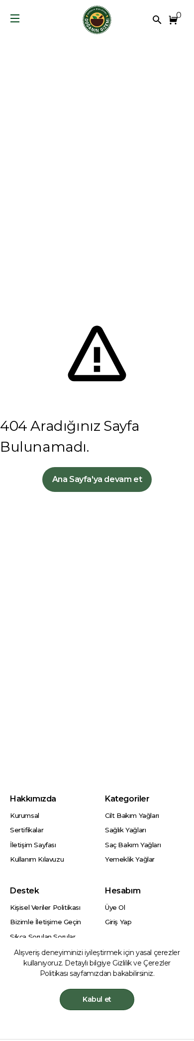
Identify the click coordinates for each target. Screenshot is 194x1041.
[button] (175, 20)
